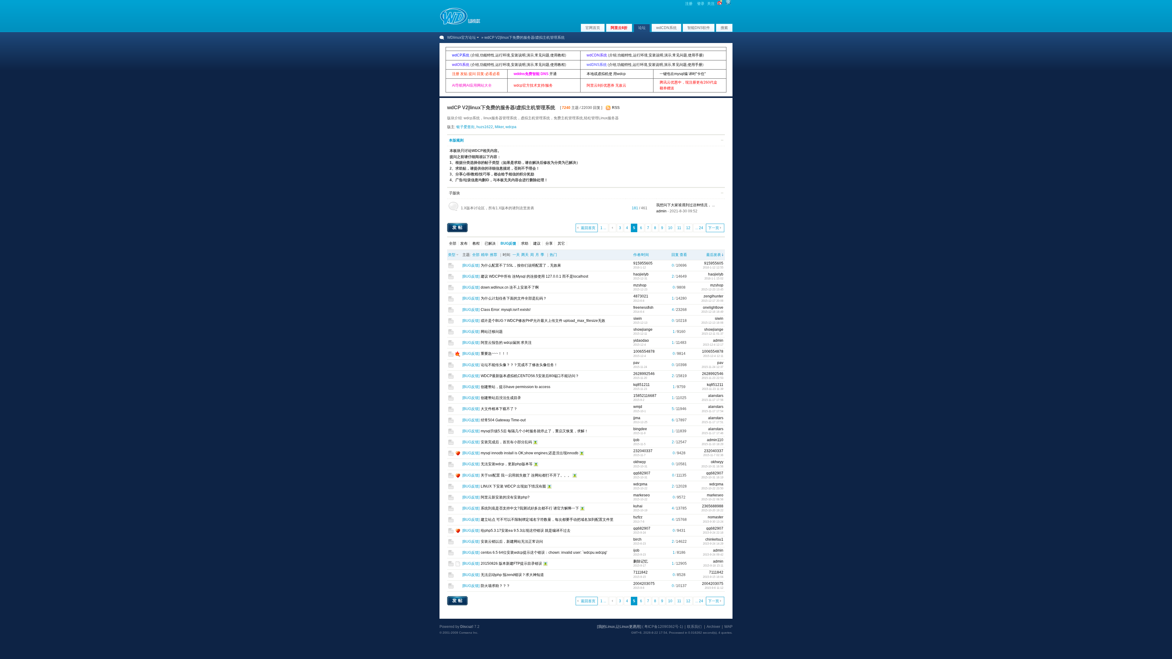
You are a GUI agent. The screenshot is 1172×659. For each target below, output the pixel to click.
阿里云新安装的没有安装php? (505, 497)
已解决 (490, 243)
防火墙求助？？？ (495, 586)
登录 (700, 4)
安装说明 (518, 55)
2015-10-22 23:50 (712, 488)
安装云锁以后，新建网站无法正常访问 (512, 541)
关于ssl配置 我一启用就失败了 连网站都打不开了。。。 (526, 475)
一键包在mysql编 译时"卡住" (683, 74)
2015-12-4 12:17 (713, 344)
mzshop (639, 285)
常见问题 (542, 55)
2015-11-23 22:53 (712, 378)
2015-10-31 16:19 (712, 477)
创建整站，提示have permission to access (515, 387)
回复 (675, 255)
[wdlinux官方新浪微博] (719, 4)
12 (688, 228)
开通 (553, 74)
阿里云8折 (619, 28)
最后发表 (713, 255)
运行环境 (502, 55)
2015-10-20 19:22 (712, 510)
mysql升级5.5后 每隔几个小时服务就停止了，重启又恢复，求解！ (534, 431)
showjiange (643, 329)
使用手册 (695, 55)
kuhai (637, 506)
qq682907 (641, 473)
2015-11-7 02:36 (713, 455)
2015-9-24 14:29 (713, 543)
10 (670, 228)
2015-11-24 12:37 (712, 367)
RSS (616, 108)
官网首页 (592, 28)
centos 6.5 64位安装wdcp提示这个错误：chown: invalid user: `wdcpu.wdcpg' (544, 552)
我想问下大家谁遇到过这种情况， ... (685, 205)
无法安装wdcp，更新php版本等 (507, 464)
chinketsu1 (714, 539)
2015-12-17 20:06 (712, 300)
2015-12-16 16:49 (712, 311)
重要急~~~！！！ (495, 353)
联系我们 (694, 627)
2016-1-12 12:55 (713, 267)
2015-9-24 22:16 (713, 532)
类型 (451, 255)
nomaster (715, 517)
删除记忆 (640, 561)
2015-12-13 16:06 (712, 322)
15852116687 (645, 396)
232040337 (643, 451)
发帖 (458, 227)
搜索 (724, 28)
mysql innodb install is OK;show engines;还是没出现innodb (529, 453)
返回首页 (588, 228)
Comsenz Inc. (468, 632)
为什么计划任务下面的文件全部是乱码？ (514, 298)
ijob (636, 440)
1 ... (603, 228)
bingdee (640, 429)
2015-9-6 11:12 (714, 587)
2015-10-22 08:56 (712, 499)
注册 (689, 4)
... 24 (699, 228)
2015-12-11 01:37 (712, 333)
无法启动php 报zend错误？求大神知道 (512, 575)
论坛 (642, 28)
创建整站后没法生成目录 (501, 398)
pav (636, 363)
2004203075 (644, 584)
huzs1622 (484, 127)
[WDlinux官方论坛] (460, 24)
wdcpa (510, 127)
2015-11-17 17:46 (712, 433)
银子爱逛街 (465, 127)
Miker (499, 127)
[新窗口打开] (451, 267)
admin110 (715, 440)
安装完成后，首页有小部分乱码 (506, 442)
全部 (452, 243)
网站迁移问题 (492, 332)
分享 (549, 243)
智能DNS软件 (698, 28)
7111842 (640, 572)
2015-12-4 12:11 (713, 356)
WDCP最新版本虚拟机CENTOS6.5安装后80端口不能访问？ (530, 376)
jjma (636, 418)
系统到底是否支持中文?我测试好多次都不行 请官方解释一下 (530, 508)
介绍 (475, 55)
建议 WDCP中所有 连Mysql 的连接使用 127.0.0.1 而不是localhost (534, 276)
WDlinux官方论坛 (461, 37)
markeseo (641, 495)
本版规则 (456, 140)
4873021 (640, 296)
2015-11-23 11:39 (712, 389)
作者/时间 (641, 255)
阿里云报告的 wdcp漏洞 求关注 (506, 342)
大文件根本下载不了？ (499, 409)
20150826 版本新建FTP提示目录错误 (511, 563)
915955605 (643, 263)
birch (637, 539)
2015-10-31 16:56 (712, 466)
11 (679, 228)
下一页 (713, 228)
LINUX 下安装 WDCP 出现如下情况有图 (513, 486)
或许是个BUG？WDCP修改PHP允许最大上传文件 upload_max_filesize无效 (543, 321)
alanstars (715, 396)
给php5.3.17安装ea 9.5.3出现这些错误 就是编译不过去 (525, 530)
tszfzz (637, 517)
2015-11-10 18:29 (712, 444)
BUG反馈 (471, 265)
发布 (464, 243)
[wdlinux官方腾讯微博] (728, 4)
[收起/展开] (722, 140)
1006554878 (644, 351)
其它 (561, 243)
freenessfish (643, 307)
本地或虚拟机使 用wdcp (606, 74)
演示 (530, 55)
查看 (683, 255)
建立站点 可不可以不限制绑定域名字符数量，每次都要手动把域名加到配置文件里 (547, 519)
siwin (637, 318)
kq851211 (641, 385)
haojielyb (641, 274)
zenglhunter (713, 296)
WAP (728, 627)
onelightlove (713, 307)
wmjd (637, 407)
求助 (524, 243)
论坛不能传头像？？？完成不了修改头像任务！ (519, 365)
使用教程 (557, 55)
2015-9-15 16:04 (713, 576)
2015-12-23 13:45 (712, 289)
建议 (537, 243)
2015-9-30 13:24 (713, 521)
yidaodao (641, 340)
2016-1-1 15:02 (713, 278)
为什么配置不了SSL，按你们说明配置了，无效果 (521, 265)
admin (661, 211)
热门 (553, 255)
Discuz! (466, 627)
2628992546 (644, 374)
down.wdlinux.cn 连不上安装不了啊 (510, 287)
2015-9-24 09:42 (713, 554)
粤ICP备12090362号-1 (663, 627)
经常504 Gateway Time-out (503, 420)
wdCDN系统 (666, 28)
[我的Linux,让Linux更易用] (619, 627)
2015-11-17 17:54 (712, 411)
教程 (476, 243)
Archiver (713, 627)
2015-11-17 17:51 (712, 422)
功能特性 (487, 55)
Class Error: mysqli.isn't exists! (505, 310)
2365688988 (712, 506)
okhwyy (639, 462)
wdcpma (640, 484)
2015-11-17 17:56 (712, 400)
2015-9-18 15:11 (713, 565)
